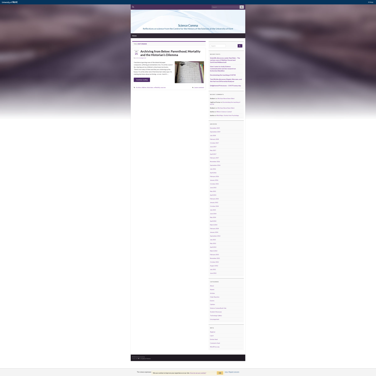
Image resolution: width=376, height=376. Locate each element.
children (143, 87)
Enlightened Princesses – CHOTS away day (225, 85)
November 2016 (215, 161)
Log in (212, 335)
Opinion (212, 304)
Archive (138, 87)
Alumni (212, 289)
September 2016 (215, 165)
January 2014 (214, 232)
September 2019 (215, 132)
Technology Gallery (216, 315)
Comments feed (215, 343)
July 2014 (213, 210)
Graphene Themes (146, 358)
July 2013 (213, 239)
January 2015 (214, 202)
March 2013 (213, 251)
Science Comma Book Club (218, 308)
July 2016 (213, 169)
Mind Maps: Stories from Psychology (228, 115)
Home (134, 36)
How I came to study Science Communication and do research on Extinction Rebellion (223, 69)
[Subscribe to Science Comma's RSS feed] (133, 6)
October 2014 (214, 206)
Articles (212, 293)
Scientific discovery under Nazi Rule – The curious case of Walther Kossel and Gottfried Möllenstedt (225, 60)
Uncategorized (142, 58)
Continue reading (142, 80)
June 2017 (213, 146)
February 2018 (214, 139)
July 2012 (213, 269)
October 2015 (214, 184)
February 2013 (214, 254)
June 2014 (213, 213)
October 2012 (214, 262)
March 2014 (213, 225)
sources (163, 87)
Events (212, 300)
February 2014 (214, 228)
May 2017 (213, 150)
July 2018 (213, 135)
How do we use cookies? (198, 373)
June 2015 (213, 187)
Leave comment (199, 87)
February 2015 (214, 199)
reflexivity (157, 87)
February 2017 (214, 158)
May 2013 (213, 243)
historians (150, 87)
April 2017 (213, 154)
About (212, 286)
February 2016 (214, 176)
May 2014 (213, 217)
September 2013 (215, 236)
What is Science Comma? (224, 112)
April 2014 (213, 221)
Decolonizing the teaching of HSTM (223, 75)
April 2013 (213, 247)
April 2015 (213, 195)
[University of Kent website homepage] (10, 2)
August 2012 (214, 266)
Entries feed (214, 339)
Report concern (234, 372)
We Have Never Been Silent (226, 98)
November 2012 (215, 258)
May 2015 (213, 191)
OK (220, 373)
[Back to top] (371, 371)
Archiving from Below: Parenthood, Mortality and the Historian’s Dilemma (170, 53)
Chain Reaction (214, 297)
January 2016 (214, 180)
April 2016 (213, 173)
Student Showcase (216, 312)
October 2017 (214, 143)
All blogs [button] (370, 2)
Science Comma (188, 25)
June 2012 (213, 273)
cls (136, 58)
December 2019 (215, 128)
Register (212, 332)
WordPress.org (214, 347)
